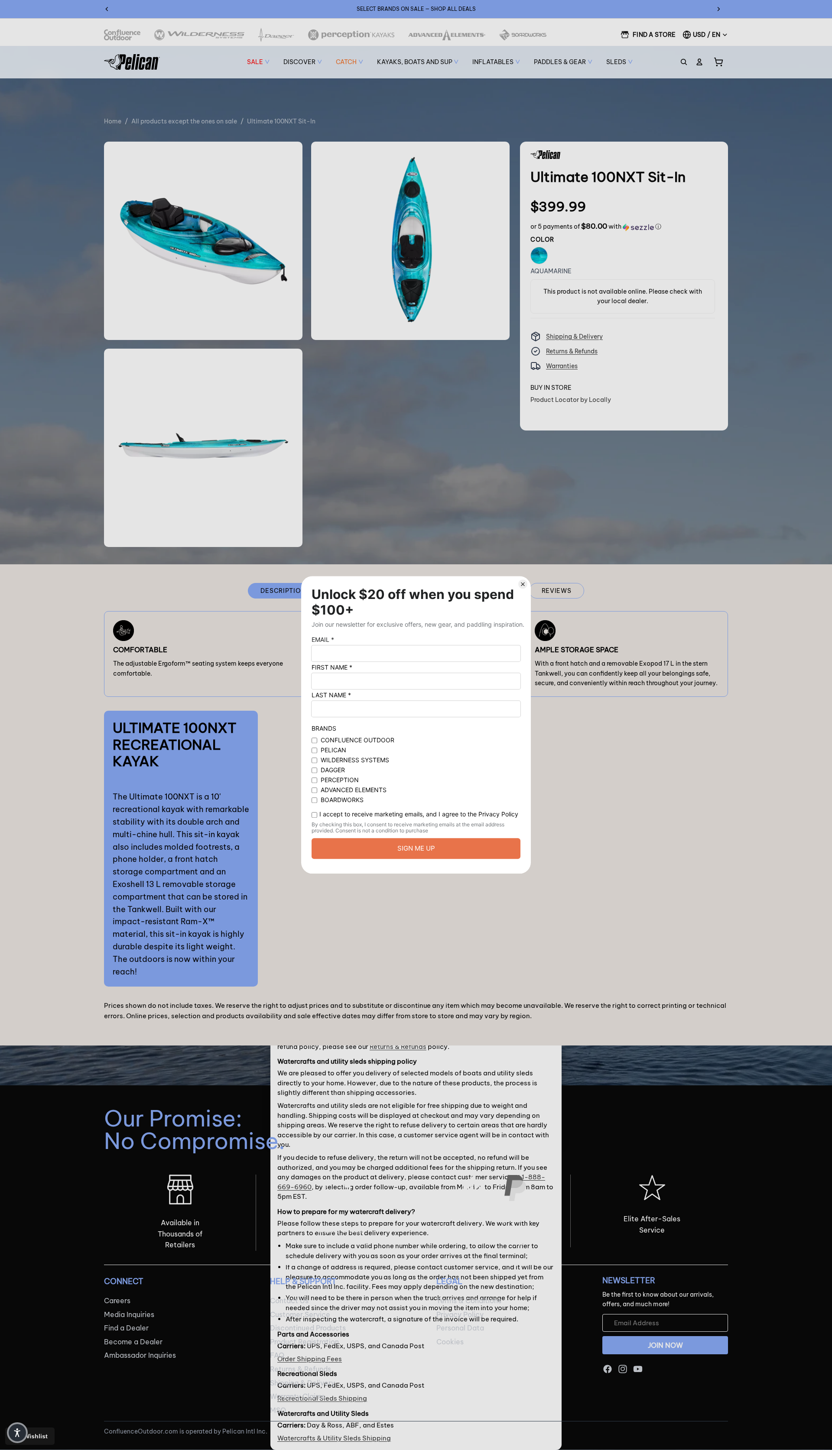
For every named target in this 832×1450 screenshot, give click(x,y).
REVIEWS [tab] (557, 591)
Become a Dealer (133, 1341)
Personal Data (460, 1328)
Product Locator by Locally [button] (570, 400)
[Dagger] (276, 35)
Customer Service (300, 1314)
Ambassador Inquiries (140, 1355)
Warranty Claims (297, 1396)
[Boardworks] (522, 34)
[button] (595, 227)
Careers (117, 1300)
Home (112, 121)
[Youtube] (638, 1369)
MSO (278, 1410)
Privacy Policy (460, 1314)
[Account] (699, 61)
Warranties (562, 366)
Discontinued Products (308, 1328)
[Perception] (351, 34)
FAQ (277, 1355)
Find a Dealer (126, 1328)
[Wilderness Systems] (199, 34)
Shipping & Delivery (574, 336)
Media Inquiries (129, 1314)
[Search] (683, 61)
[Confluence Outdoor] (122, 34)
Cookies (450, 1341)
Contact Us (289, 1300)
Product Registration (304, 1341)
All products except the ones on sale (184, 121)
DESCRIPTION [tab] (283, 591)
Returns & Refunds (572, 351)
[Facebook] (607, 1369)
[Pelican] (132, 61)
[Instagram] (623, 1369)
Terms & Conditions (468, 1300)
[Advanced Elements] (447, 34)
